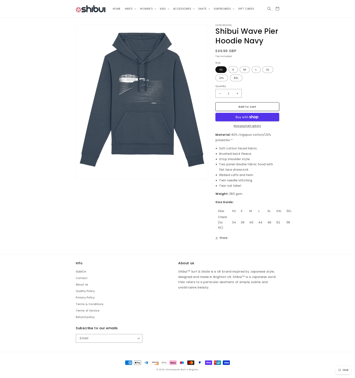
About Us (82, 284)
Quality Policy (85, 291)
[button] (130, 9)
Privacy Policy (85, 297)
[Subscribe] (138, 338)
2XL (221, 78)
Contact (81, 278)
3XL (236, 78)
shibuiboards (173, 369)
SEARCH (81, 271)
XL (267, 69)
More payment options (247, 125)
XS (221, 69)
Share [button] (224, 238)
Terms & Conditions (90, 304)
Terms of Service (88, 310)
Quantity (220, 86)
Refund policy (85, 317)
